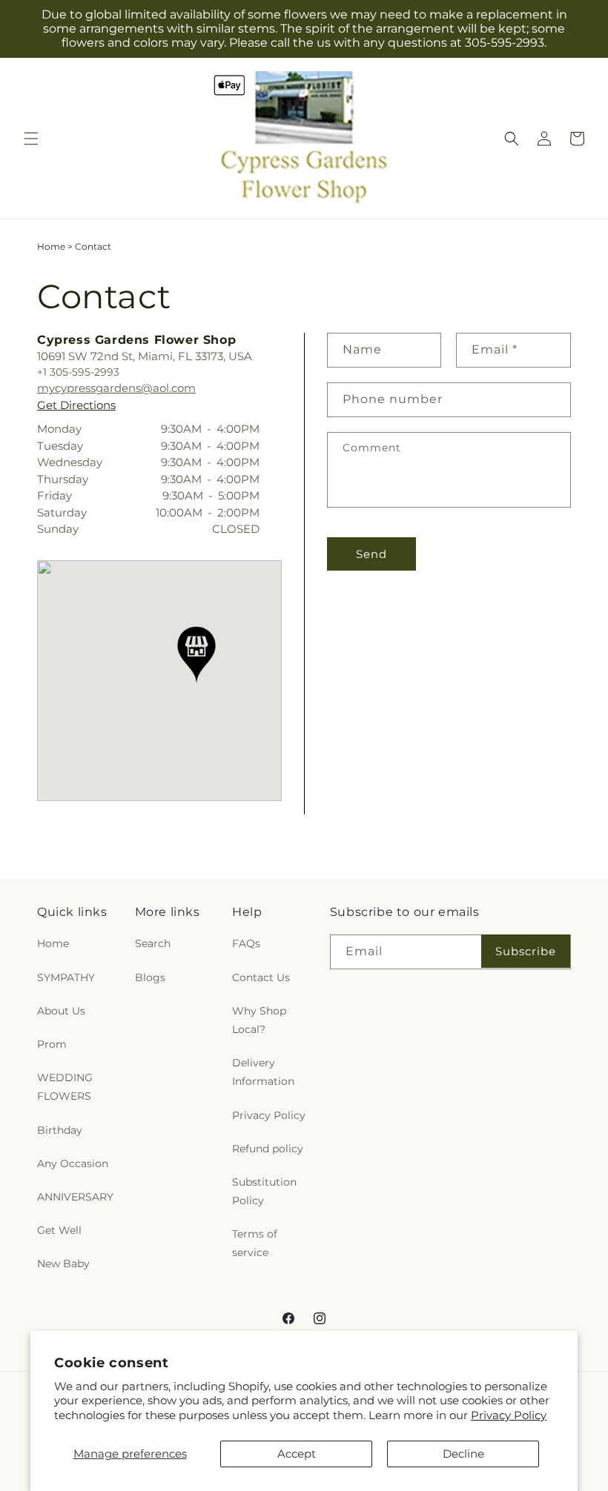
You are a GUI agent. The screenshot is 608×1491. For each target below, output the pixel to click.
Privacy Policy (508, 1415)
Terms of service (254, 1243)
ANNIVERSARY (75, 1196)
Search (153, 943)
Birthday (59, 1130)
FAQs (246, 943)
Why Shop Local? (259, 1020)
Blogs (150, 977)
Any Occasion (72, 1163)
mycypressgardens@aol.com (116, 388)
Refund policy (267, 1148)
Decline (463, 1454)
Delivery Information (263, 1072)
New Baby (63, 1263)
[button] (31, 138)
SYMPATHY (66, 977)
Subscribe (525, 951)
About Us (61, 1010)
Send (371, 554)
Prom (52, 1044)
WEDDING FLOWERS (65, 1087)
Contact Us (261, 977)
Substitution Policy (264, 1191)
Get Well (59, 1230)
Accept (296, 1454)
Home (51, 246)
